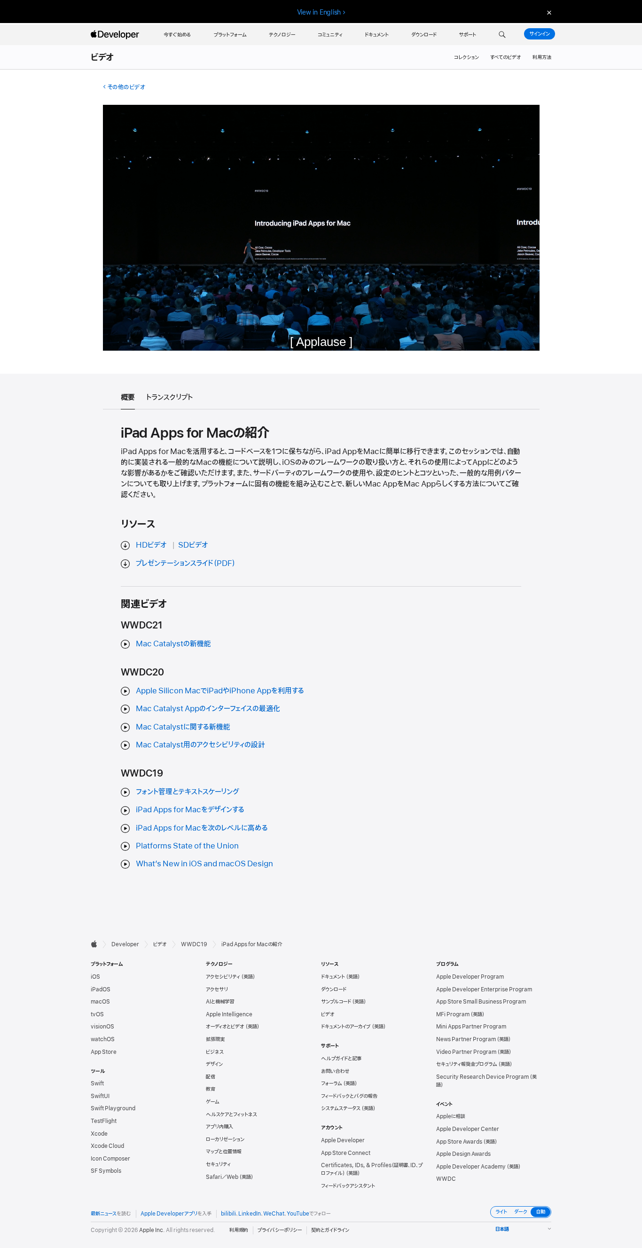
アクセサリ (217, 989)
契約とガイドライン (330, 1230)
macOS (100, 1001)
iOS (95, 976)
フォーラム (331, 1083)
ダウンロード (333, 989)
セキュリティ (218, 1164)
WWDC (446, 1179)
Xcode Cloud (107, 1146)
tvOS (97, 1014)
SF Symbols (106, 1171)
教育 (210, 1089)
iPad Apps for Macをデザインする (190, 810)
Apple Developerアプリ (169, 1213)
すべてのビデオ (505, 57)
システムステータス (340, 1108)
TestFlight (104, 1121)
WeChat (273, 1213)
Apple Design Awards (463, 1154)
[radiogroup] (520, 1212)
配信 (210, 1077)
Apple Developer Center (467, 1129)
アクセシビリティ (223, 976)
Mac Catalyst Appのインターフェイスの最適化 (208, 709)
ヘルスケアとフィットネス (231, 1114)
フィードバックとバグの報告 (349, 1096)
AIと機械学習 (220, 1001)
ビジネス (215, 1052)
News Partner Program (466, 1039)
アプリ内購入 (219, 1126)
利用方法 (541, 57)
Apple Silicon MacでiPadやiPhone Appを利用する (220, 691)
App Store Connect (345, 1153)
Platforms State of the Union (187, 846)
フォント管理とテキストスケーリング (187, 792)
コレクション (466, 57)
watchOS (103, 1039)
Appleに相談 (450, 1116)
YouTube (298, 1213)
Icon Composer (110, 1158)
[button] (502, 34)
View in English (319, 12)
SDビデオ (193, 545)
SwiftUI (100, 1096)
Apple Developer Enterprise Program (484, 989)
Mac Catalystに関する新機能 (183, 727)
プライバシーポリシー (280, 1230)
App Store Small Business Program (481, 1001)
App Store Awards (459, 1141)
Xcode (99, 1133)
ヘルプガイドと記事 (341, 1058)
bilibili (228, 1213)
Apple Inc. (152, 1230)
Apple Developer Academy (471, 1166)
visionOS (102, 1026)
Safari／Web (222, 1177)
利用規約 (238, 1230)
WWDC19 (194, 944)
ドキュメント (333, 976)
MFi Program (453, 1014)
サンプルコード (336, 1001)
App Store (104, 1052)
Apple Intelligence (229, 1014)
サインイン (539, 34)
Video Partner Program (466, 1052)
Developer (125, 944)
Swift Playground (113, 1108)
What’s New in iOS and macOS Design (204, 864)
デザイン (214, 1064)
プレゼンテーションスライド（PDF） (185, 563)
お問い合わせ (335, 1071)
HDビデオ (151, 545)
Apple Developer (343, 1140)
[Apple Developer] (116, 34)
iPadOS (100, 989)
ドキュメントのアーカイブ (346, 1026)
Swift (97, 1083)
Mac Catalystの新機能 (173, 644)
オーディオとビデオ (225, 1026)
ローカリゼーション (225, 1139)
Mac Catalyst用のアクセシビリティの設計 (200, 745)
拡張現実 (215, 1039)
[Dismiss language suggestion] (548, 12)
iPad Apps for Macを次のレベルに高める (202, 828)
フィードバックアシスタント (348, 1186)
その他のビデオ (126, 87)
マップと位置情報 (224, 1151)
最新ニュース (104, 1213)
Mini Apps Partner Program (471, 1026)
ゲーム (212, 1102)
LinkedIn (249, 1213)
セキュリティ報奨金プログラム (466, 1064)
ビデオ (103, 57)
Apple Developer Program (470, 976)
